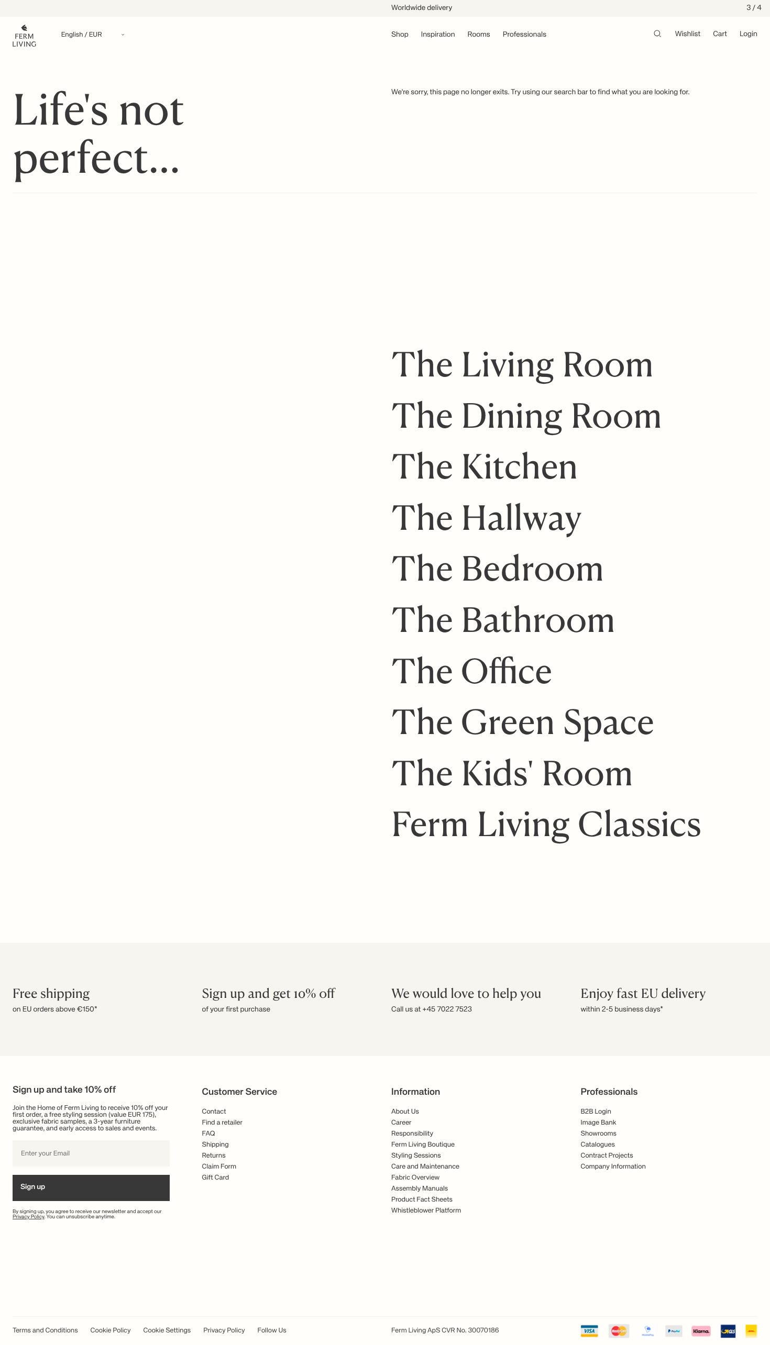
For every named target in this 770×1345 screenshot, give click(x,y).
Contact (214, 1111)
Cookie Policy (111, 1330)
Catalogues (598, 1144)
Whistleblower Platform (426, 1210)
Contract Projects (607, 1155)
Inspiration (438, 35)
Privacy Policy (29, 1217)
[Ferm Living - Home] (24, 35)
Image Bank (599, 1122)
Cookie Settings (167, 1330)
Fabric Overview (415, 1177)
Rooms (479, 35)
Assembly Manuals (419, 1188)
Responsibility (412, 1133)
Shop (400, 35)
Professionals (524, 35)
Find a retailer (222, 1122)
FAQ (208, 1133)
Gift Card (215, 1177)
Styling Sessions (416, 1155)
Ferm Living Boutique (423, 1144)
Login (748, 34)
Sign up (32, 1187)
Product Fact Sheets (422, 1199)
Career (401, 1122)
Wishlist (688, 34)
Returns (214, 1155)
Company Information (613, 1166)
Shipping (215, 1144)
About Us (405, 1111)
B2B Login (596, 1111)
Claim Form (219, 1166)
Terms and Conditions (45, 1330)
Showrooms (599, 1133)
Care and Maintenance (425, 1166)
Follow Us (272, 1330)
